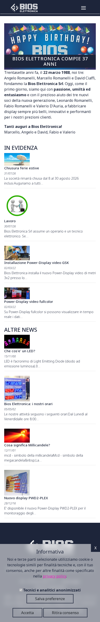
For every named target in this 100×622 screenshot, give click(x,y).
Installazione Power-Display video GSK (36, 262)
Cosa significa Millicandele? (27, 445)
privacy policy (54, 576)
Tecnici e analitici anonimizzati (52, 590)
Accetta (27, 612)
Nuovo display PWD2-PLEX (26, 498)
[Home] (22, 8)
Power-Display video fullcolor (28, 301)
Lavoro (10, 221)
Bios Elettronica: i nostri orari (28, 403)
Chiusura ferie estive (21, 168)
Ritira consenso (65, 612)
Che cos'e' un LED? (19, 351)
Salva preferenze (50, 598)
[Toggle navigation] (89, 7)
